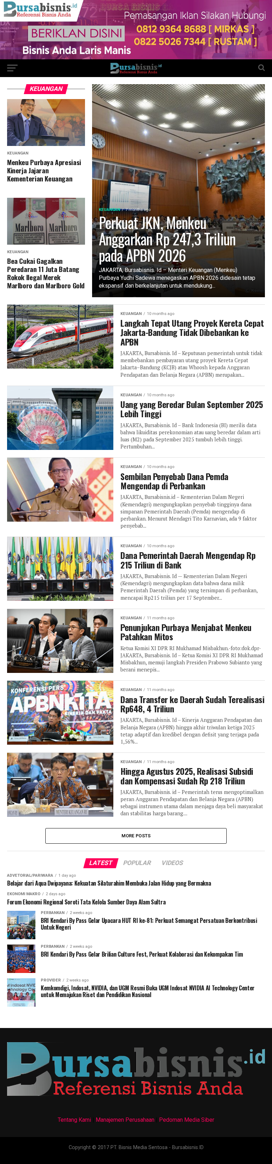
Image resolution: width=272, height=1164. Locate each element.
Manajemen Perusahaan (125, 1119)
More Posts (136, 835)
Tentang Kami (74, 1119)
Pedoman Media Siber (186, 1119)
